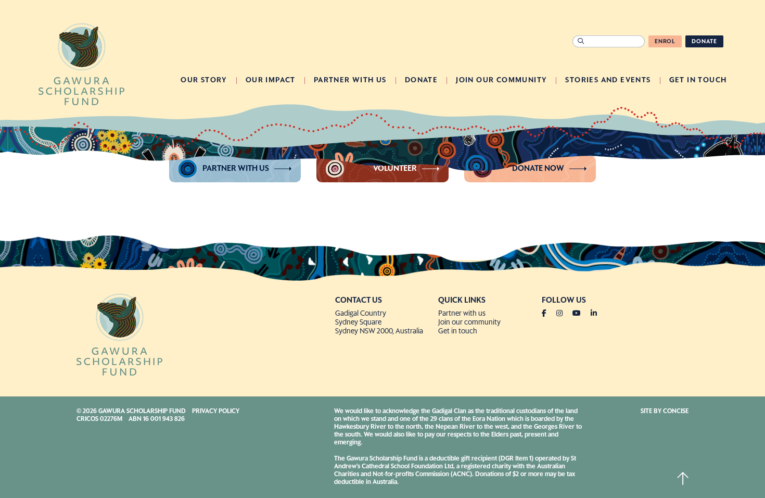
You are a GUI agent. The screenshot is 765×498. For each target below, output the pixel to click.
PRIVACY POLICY (215, 411)
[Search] (581, 41)
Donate (704, 41)
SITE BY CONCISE (664, 411)
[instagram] (563, 313)
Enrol (665, 41)
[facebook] (548, 313)
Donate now (538, 168)
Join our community (469, 322)
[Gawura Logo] (81, 63)
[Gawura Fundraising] (201, 333)
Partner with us (235, 168)
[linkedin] (594, 313)
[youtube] (580, 313)
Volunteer (395, 168)
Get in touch (457, 331)
